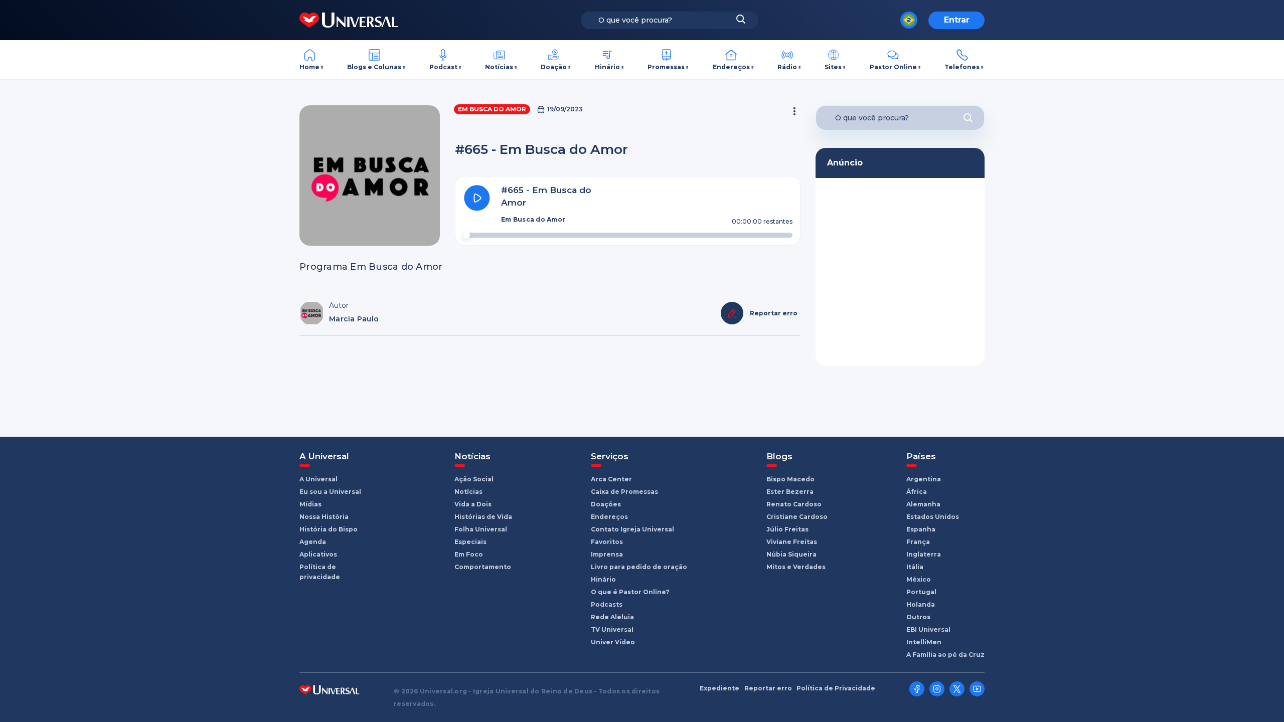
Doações (606, 504)
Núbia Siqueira (791, 554)
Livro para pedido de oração (639, 567)
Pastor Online (893, 67)
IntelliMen (923, 642)
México (918, 579)
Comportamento (482, 567)
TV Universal (612, 629)
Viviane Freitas (791, 542)
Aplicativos (318, 554)
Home (309, 67)
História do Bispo (328, 529)
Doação (554, 67)
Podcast (443, 67)
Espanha (920, 529)
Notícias (499, 67)
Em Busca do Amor (492, 109)
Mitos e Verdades (796, 567)
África (916, 491)
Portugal (921, 592)
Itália (914, 567)
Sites (833, 67)
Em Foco (468, 554)
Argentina (923, 479)
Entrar (957, 20)
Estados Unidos (932, 516)
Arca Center (611, 479)
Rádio (787, 67)
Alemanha (923, 504)
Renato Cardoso (794, 504)
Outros (918, 617)
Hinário (607, 67)
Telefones (962, 67)
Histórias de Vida (483, 516)
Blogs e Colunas (374, 67)
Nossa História (324, 516)
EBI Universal (928, 629)
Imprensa (607, 554)
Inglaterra (923, 554)
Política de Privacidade (835, 688)
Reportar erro (768, 688)
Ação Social (474, 479)
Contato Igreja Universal (632, 529)
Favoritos (607, 542)
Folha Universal (480, 529)
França (918, 542)
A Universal (318, 479)
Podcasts (606, 604)
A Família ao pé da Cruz (945, 654)
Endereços (731, 67)
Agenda (312, 542)
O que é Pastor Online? (630, 592)
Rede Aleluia (612, 617)
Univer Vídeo (613, 642)
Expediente (719, 688)
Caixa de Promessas (624, 491)
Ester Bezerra (790, 491)
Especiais (470, 542)
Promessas (666, 67)
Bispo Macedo (790, 479)
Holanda (920, 604)
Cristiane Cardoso (797, 516)
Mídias (310, 504)
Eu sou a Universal (330, 491)
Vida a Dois (473, 504)
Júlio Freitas (787, 529)
